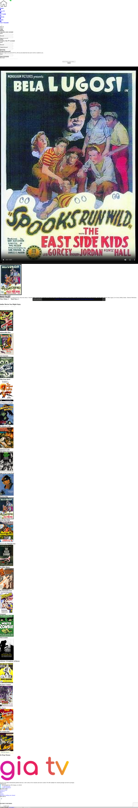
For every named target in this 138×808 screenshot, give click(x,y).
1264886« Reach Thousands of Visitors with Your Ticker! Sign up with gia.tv (74, 299)
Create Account (3, 790)
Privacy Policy (27, 807)
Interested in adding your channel (7, 795)
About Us (2, 791)
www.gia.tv (11, 807)
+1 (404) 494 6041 (5, 786)
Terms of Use (19, 807)
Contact (2, 794)
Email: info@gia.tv (5, 787)
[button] (1, 798)
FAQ (1, 792)
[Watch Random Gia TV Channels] (6, 1)
